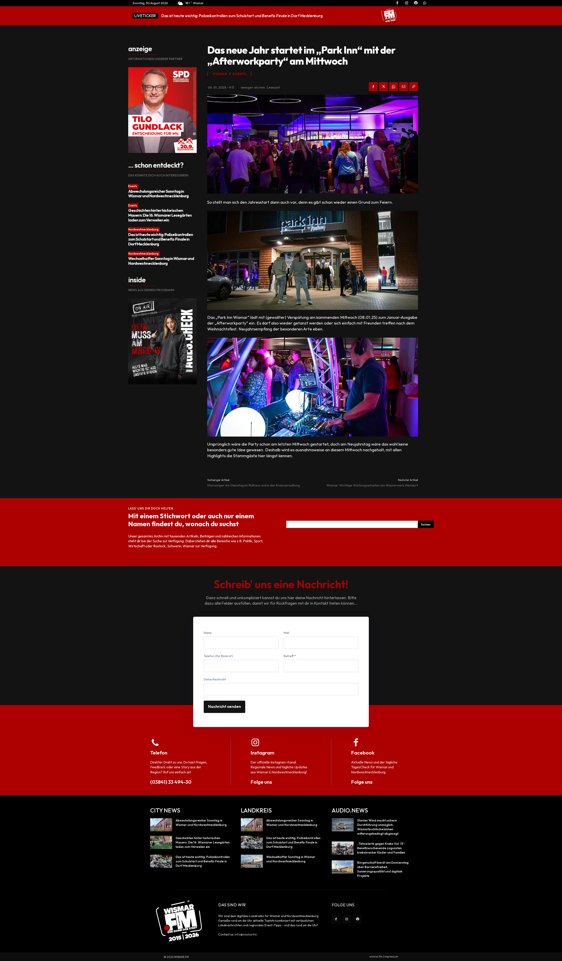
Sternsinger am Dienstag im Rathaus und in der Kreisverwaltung (253, 485)
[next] (364, 15)
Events (132, 186)
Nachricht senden (224, 706)
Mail (286, 633)
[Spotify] (357, 919)
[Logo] (388, 15)
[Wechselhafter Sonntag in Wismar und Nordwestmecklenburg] (252, 861)
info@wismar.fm (246, 934)
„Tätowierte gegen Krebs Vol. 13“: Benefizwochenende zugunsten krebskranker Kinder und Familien (381, 848)
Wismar (220, 74)
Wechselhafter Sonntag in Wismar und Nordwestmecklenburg (214, 15)
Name (208, 633)
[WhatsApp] (393, 86)
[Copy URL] (413, 86)
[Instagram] (346, 919)
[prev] (357, 15)
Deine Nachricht (215, 679)
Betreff (290, 656)
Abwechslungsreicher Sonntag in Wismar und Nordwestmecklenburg (158, 194)
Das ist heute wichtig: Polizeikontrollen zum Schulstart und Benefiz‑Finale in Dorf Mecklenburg (160, 239)
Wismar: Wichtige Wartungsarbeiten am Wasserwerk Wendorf (372, 485)
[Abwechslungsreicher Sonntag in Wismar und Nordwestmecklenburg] (161, 824)
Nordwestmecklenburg (143, 229)
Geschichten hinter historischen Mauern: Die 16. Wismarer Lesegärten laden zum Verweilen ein (160, 215)
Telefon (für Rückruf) (218, 656)
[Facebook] (373, 86)
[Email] (403, 86)
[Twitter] (383, 86)
